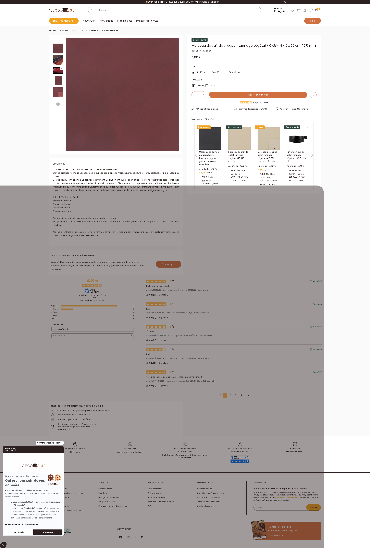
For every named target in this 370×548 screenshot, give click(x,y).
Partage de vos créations (109, 497)
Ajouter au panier (257, 94)
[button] (292, 10)
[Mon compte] (305, 10)
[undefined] (105, 295)
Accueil (52, 30)
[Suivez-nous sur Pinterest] (142, 537)
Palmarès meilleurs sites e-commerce (66, 493)
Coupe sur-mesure (106, 502)
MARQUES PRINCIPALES (147, 21)
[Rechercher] (92, 10)
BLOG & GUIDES (124, 21)
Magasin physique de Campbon (112, 506)
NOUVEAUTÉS (89, 21)
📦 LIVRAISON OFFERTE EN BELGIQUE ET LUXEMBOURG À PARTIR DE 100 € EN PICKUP (182, 2)
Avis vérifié (317, 281)
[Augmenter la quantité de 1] (204, 94)
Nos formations (105, 489)
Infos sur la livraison (156, 497)
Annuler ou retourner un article (161, 502)
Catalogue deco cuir (280, 527)
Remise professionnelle (59, 506)
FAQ (149, 506)
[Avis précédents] (220, 395)
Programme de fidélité (59, 497)
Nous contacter (154, 489)
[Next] (58, 104)
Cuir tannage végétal (90, 30)
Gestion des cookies (206, 506)
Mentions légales (204, 489)
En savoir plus (168, 264)
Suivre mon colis (155, 493)
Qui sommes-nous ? (58, 489)
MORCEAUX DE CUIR (68, 30)
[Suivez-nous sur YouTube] (121, 537)
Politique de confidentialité (208, 497)
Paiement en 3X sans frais (208, 502)
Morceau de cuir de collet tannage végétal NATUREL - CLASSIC (238, 156)
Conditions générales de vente (210, 493)
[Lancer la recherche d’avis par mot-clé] (132, 335)
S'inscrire (313, 507)
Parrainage (54, 502)
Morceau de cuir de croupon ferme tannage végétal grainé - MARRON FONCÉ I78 (209, 158)
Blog (312, 21)
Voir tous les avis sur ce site (92, 300)
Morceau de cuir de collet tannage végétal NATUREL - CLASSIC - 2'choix (267, 156)
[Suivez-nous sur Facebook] (135, 537)
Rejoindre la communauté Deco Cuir (65, 510)
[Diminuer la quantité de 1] (193, 94)
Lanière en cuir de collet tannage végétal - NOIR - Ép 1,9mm (296, 156)
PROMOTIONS (106, 21)
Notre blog (102, 493)
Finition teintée (111, 30)
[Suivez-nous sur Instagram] (128, 537)
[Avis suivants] (247, 395)
